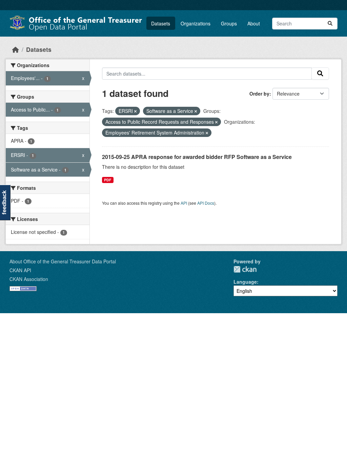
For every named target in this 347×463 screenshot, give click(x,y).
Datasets (160, 23)
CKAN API (20, 270)
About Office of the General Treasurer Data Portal (62, 261)
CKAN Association (28, 279)
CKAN (245, 269)
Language (245, 281)
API (184, 203)
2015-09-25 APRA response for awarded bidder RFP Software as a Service (197, 157)
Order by (259, 93)
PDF (107, 179)
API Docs (205, 203)
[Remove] (135, 111)
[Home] (15, 49)
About (253, 23)
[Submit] (330, 23)
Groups (229, 23)
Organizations (195, 23)
